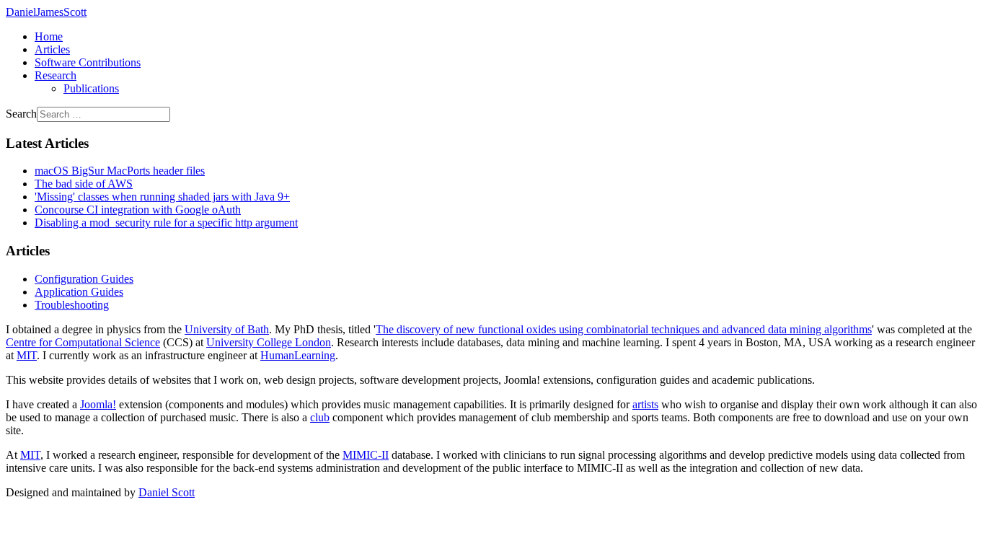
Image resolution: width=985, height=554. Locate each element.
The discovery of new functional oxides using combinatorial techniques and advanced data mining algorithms (624, 329)
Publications (91, 88)
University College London (268, 342)
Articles (52, 49)
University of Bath (227, 329)
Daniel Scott (166, 492)
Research (55, 75)
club (320, 417)
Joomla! (98, 404)
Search (21, 113)
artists (645, 404)
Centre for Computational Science (83, 342)
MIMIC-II (366, 455)
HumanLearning (297, 355)
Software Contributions (88, 62)
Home (49, 36)
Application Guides (79, 292)
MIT (27, 355)
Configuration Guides (84, 279)
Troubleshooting (72, 305)
